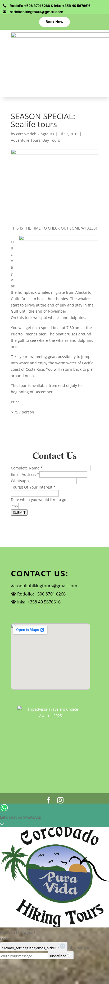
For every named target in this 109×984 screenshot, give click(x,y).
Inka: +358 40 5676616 (39, 602)
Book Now (54, 21)
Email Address (25, 474)
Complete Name (27, 468)
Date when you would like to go (38, 499)
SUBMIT (19, 512)
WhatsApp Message (85, 947)
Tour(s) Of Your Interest (33, 487)
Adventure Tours (25, 140)
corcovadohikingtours (35, 133)
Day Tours (51, 140)
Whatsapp (20, 480)
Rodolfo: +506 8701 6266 (41, 594)
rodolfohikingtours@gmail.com (36, 11)
